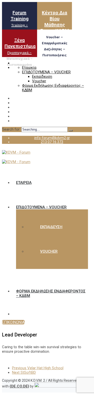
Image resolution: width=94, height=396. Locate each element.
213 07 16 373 (52, 142)
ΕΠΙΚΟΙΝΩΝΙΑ (13, 322)
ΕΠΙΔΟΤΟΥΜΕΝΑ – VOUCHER (46, 72)
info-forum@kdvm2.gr (52, 138)
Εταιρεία (29, 67)
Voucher (39, 81)
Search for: (11, 129)
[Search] (71, 130)
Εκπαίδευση (42, 76)
